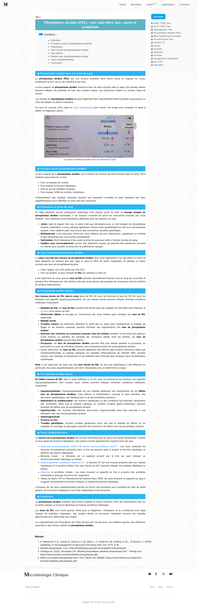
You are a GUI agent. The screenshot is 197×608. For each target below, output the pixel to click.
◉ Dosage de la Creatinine (164, 58)
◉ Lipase (155, 45)
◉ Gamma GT (158, 42)
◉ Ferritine (156, 55)
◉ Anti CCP (157, 61)
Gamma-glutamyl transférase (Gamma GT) (62, 462)
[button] (148, 573)
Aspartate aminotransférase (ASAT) (59, 446)
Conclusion (56, 62)
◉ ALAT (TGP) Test (161, 26)
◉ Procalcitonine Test (162, 39)
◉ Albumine (157, 52)
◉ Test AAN (157, 65)
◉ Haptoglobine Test (161, 29)
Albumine (45, 472)
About (160, 587)
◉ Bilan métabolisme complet (166, 36)
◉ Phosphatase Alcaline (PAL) (166, 32)
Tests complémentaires (62, 59)
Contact (169, 587)
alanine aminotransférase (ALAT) (100, 446)
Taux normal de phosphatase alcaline (69, 50)
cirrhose (45, 311)
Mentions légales (32, 587)
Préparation (57, 46)
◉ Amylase (156, 48)
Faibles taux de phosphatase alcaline (69, 56)
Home (152, 587)
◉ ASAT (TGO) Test (161, 23)
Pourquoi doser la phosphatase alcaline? (71, 43)
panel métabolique (83, 107)
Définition (56, 40)
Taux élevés (57, 53)
